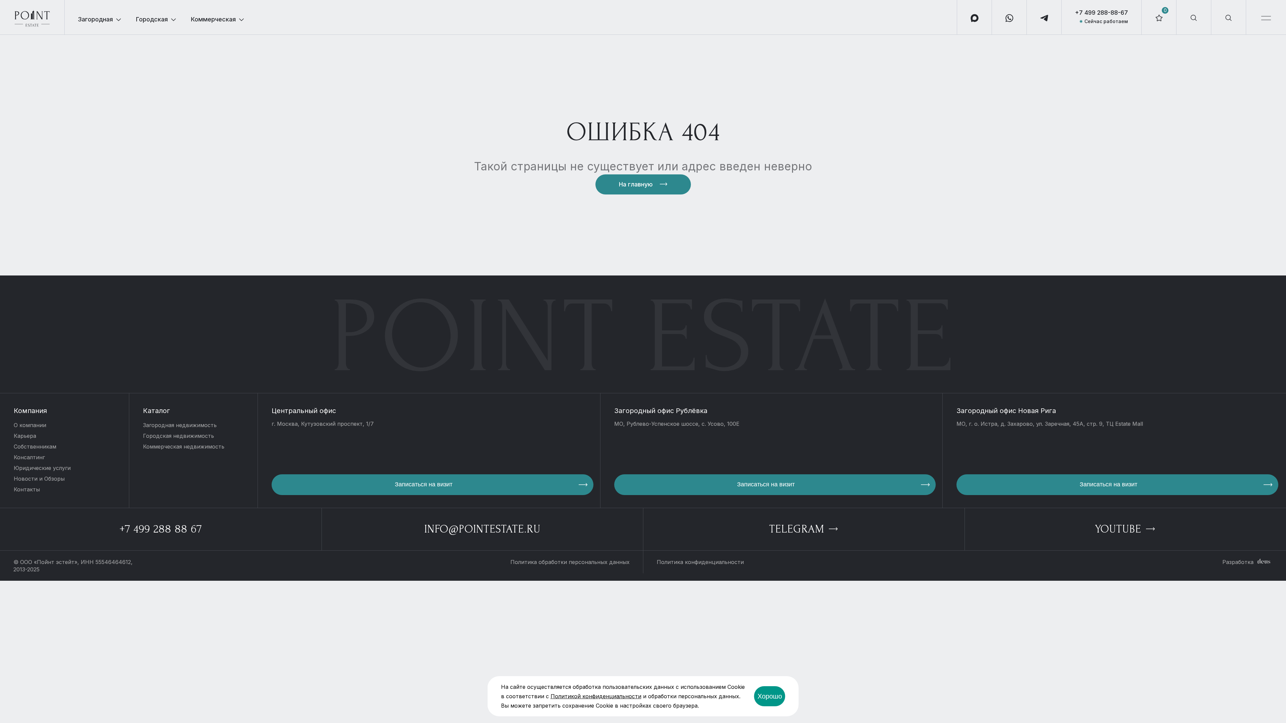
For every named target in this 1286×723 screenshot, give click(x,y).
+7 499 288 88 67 (161, 529)
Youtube (1120, 529)
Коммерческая (213, 19)
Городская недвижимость (178, 435)
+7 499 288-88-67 (1101, 12)
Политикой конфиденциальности (596, 696)
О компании (30, 425)
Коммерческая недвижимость (183, 446)
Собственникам (35, 446)
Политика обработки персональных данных (570, 562)
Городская (152, 19)
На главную (636, 184)
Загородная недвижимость (180, 425)
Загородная (95, 19)
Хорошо (770, 696)
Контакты (27, 489)
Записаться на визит (423, 484)
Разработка (1238, 562)
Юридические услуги (42, 468)
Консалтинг (29, 457)
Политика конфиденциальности (700, 562)
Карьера (25, 435)
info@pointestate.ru (482, 529)
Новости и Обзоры (39, 478)
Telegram (798, 529)
